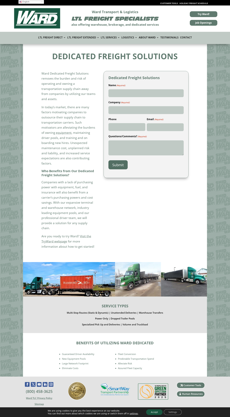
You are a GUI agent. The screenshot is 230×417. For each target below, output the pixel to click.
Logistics (127, 37)
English (25, 2)
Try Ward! (204, 14)
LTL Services (109, 37)
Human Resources (192, 393)
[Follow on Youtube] (39, 384)
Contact (186, 37)
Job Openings (203, 22)
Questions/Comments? (127, 136)
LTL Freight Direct (50, 37)
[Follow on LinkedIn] (45, 384)
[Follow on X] (33, 384)
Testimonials (169, 37)
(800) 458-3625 (39, 391)
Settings (173, 412)
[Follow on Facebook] (27, 384)
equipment (64, 132)
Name (116, 85)
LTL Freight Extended (81, 37)
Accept (154, 412)
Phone (112, 119)
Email (155, 119)
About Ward (147, 37)
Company (119, 102)
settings (134, 413)
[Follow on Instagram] (51, 384)
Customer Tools (192, 385)
